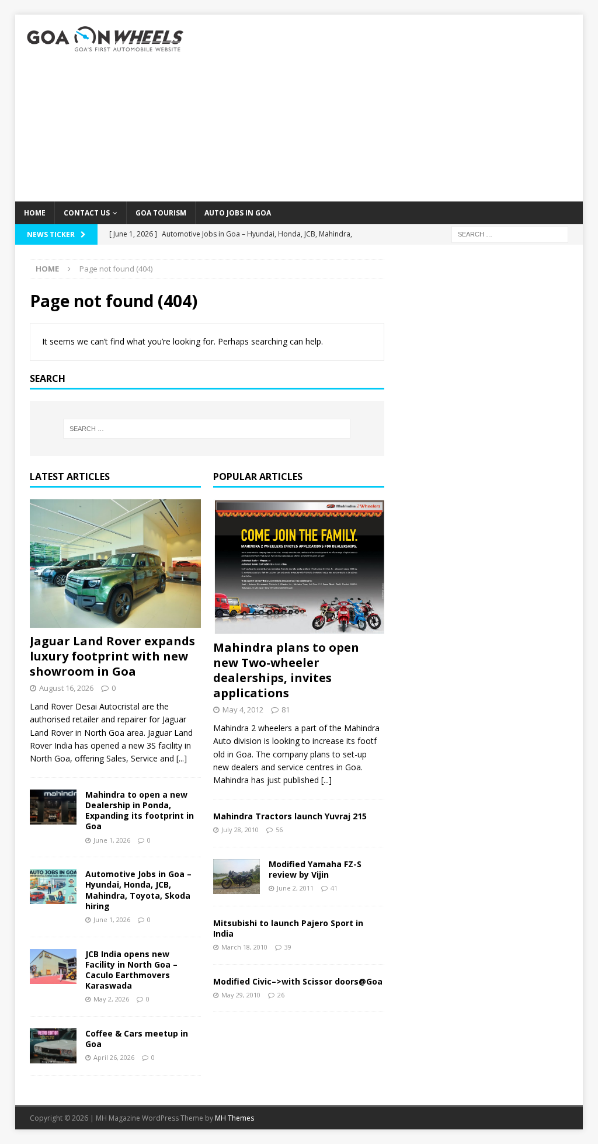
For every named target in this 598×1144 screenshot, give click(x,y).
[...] (181, 758)
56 (279, 829)
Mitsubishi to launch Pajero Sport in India (288, 928)
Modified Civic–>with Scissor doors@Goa (298, 981)
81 (285, 709)
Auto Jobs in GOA (237, 213)
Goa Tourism (160, 213)
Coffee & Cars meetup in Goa (136, 1038)
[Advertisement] (390, 108)
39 (287, 947)
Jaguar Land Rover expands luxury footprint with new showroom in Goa (112, 656)
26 (280, 994)
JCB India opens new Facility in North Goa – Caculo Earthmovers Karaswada (131, 970)
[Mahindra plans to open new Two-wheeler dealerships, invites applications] (298, 566)
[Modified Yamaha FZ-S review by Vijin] (236, 876)
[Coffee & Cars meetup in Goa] (53, 1045)
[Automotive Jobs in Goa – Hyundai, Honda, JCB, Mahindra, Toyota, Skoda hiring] (53, 886)
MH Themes (234, 1118)
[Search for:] (509, 233)
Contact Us (87, 213)
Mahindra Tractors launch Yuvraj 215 (290, 816)
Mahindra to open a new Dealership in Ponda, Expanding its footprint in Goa (139, 810)
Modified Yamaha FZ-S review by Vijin (315, 869)
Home (35, 213)
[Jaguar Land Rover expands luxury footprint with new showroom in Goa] (115, 563)
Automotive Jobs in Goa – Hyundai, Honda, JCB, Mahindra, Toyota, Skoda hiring (138, 890)
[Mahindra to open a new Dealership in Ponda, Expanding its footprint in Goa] (53, 807)
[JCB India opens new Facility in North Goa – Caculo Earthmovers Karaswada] (53, 966)
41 (334, 888)
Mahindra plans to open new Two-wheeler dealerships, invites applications (286, 670)
